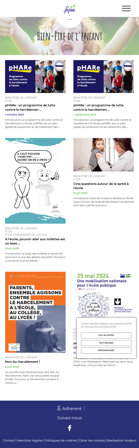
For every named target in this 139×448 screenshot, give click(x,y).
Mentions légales (30, 440)
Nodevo (130, 440)
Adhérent (72, 408)
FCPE (8, 100)
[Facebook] (70, 428)
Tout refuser (106, 343)
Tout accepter (106, 335)
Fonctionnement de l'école (26, 234)
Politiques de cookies (61, 440)
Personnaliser (106, 350)
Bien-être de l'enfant (21, 97)
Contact (9, 440)
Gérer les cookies (92, 440)
